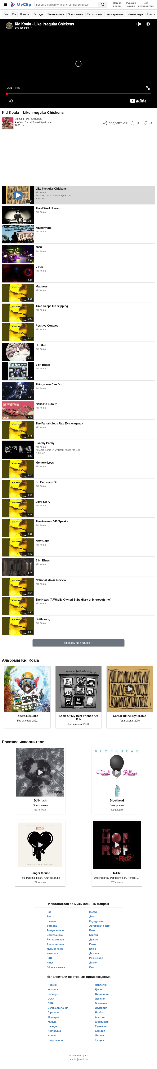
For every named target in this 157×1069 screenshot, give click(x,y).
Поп (5, 14)
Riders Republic (27, 715)
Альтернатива (115, 14)
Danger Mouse (40, 873)
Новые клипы (117, 4)
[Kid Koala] (7, 123)
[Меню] (5, 4)
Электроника (75, 14)
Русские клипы (131, 4)
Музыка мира (135, 14)
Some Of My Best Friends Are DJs (78, 717)
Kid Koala (36, 118)
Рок (14, 14)
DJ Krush (40, 800)
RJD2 (116, 873)
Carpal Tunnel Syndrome (38, 122)
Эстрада (38, 14)
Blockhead (117, 800)
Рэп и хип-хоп (95, 14)
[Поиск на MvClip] (102, 4)
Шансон (24, 14)
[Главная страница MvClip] (21, 4)
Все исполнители (146, 4)
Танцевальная (55, 14)
